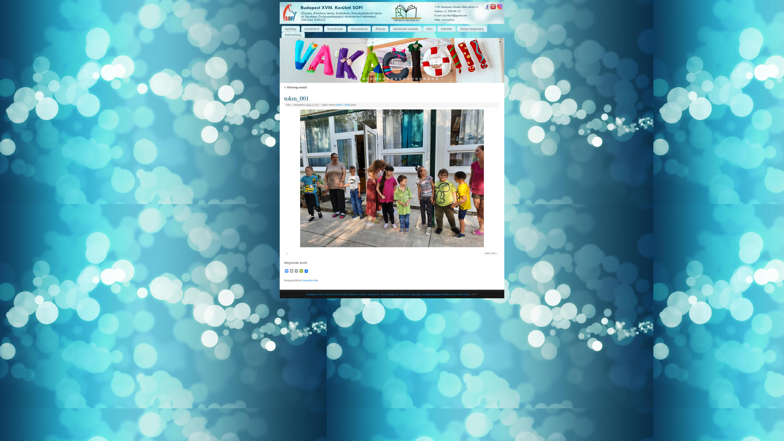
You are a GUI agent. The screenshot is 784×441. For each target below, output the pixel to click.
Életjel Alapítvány (472, 29)
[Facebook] (487, 7)
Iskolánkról (311, 29)
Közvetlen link (310, 280)
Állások (380, 29)
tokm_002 (490, 253)
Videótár (446, 29)
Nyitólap (290, 29)
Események (335, 29)
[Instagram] (499, 7)
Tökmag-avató (295, 87)
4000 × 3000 (343, 105)
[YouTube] (493, 7)
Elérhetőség (293, 35)
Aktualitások (359, 29)
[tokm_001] (392, 178)
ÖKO (429, 29)
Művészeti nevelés (405, 29)
